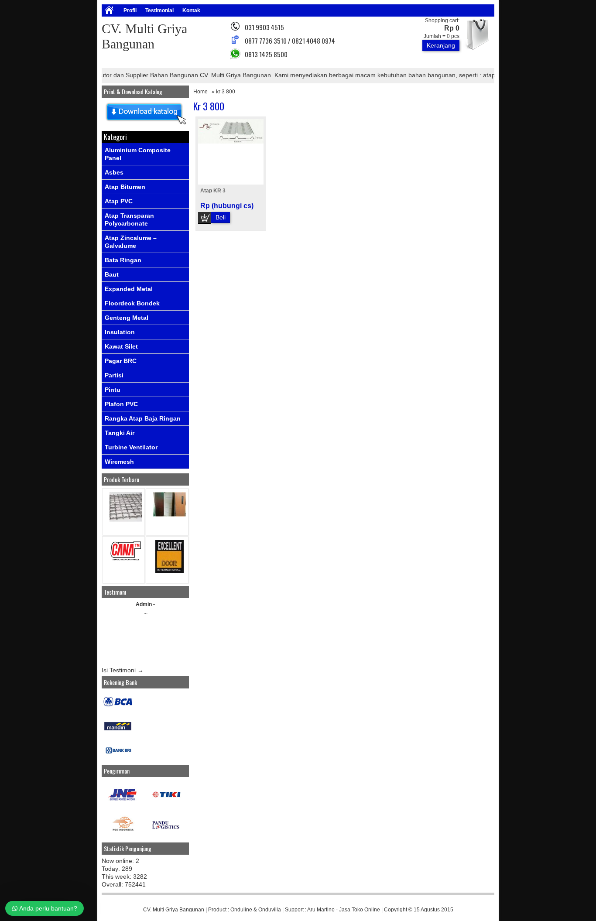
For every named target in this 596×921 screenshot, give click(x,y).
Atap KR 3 (213, 191)
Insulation (120, 332)
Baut (112, 274)
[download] (145, 124)
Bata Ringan (123, 260)
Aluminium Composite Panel (138, 154)
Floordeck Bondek (132, 303)
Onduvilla (269, 910)
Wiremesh (119, 461)
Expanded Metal (129, 288)
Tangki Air (119, 432)
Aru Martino (321, 910)
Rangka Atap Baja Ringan (143, 418)
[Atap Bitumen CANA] (126, 560)
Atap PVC (119, 201)
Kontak (191, 10)
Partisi (114, 375)
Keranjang (441, 45)
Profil (130, 10)
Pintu (112, 389)
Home (200, 92)
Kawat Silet (121, 346)
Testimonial (159, 10)
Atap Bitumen (125, 186)
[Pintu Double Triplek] (169, 514)
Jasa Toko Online (359, 910)
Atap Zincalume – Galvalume (131, 241)
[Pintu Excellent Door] (169, 571)
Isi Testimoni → (123, 670)
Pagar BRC (121, 360)
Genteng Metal (126, 317)
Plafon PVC (121, 404)
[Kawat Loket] (126, 520)
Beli (221, 217)
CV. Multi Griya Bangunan (173, 910)
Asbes (114, 172)
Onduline (241, 910)
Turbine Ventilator (131, 447)
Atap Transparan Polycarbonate (129, 219)
